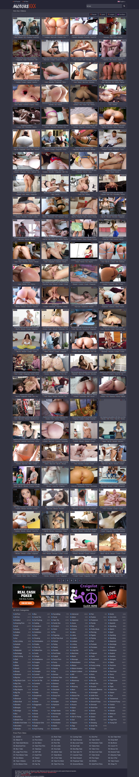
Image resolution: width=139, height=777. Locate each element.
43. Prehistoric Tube (96, 743)
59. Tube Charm (113, 761)
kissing (95, 217)
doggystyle (19, 59)
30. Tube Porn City (57, 764)
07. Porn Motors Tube (20, 755)
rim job (93, 680)
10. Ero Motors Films (20, 764)
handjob (91, 306)
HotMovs (94, 63)
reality (92, 668)
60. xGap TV (112, 764)
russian (93, 686)
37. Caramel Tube (76, 755)
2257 (32, 772)
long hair (58, 261)
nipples (74, 701)
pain (92, 614)
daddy (35, 692)
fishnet (55, 641)
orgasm (74, 723)
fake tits (117, 419)
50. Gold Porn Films (96, 764)
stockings (112, 644)
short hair (93, 707)
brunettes (80, 37)
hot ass (120, 37)
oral (73, 720)
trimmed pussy (114, 701)
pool (92, 641)
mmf (73, 683)
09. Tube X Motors (19, 761)
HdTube (66, 85)
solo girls (25, 261)
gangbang (56, 665)
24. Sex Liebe (56, 746)
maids (73, 656)
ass (87, 261)
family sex (56, 623)
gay (54, 671)
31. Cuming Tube (76, 737)
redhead (61, 217)
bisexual (18, 698)
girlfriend (55, 680)
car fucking (30, 441)
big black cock (35, 419)
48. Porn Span (94, 758)
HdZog (123, 63)
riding (92, 677)
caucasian (37, 626)
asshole (18, 82)
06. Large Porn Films (20, 752)
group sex (36, 37)
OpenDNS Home (52, 772)
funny (93, 576)
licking (19, 127)
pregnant (93, 653)
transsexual (113, 698)
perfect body (94, 629)
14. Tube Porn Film (38, 746)
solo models (93, 486)
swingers (112, 659)
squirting (112, 635)
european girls (38, 723)
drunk (32, 374)
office (116, 284)
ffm (122, 576)
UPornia (95, 85)
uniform (112, 707)
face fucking (38, 729)
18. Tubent (35, 758)
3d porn (17, 614)
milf (36, 59)
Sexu (95, 18)
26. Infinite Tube (56, 752)
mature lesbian (76, 671)
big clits (18, 683)
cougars (36, 662)
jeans (90, 172)
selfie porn (94, 695)
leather (74, 638)
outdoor (79, 239)
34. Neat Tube (75, 746)
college (36, 656)
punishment (94, 659)
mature (73, 665)
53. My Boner (112, 743)
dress (35, 710)
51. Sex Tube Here (114, 737)
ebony (115, 127)
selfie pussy (94, 698)
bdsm (17, 665)
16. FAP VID (36, 752)
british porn (19, 720)
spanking (112, 626)
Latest (103, 14)
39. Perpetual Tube (76, 761)
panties (93, 617)
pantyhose (94, 620)
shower (93, 713)
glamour (55, 683)
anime (17, 629)
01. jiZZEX (17, 737)
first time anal (57, 638)
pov (65, 37)
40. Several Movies (76, 764)
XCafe (66, 108)
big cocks (53, 37)
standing (120, 59)
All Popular (17, 1)
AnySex (66, 18)
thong (111, 677)
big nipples (19, 689)
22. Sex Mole (55, 740)
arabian (17, 632)
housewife (56, 720)
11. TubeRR (36, 737)
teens (64, 82)
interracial (60, 127)
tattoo (111, 662)
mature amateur (76, 668)
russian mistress (96, 689)
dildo (35, 698)
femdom (55, 626)
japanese (122, 531)
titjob (111, 686)
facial (64, 149)
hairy (84, 217)
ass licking (19, 641)
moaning (74, 686)
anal (16, 37)
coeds (35, 653)
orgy (73, 726)
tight (111, 683)
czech (35, 689)
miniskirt (74, 677)
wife (111, 716)
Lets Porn (123, 108)
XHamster (36, 85)
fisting (54, 644)
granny (55, 692)
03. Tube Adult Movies (20, 743)
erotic (35, 720)
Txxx (38, 40)
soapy (92, 729)
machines (74, 653)
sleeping (93, 723)
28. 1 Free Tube (56, 758)
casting (36, 623)
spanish (112, 623)
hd (113, 82)
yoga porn (59, 306)
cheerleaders (38, 641)
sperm (111, 629)
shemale (93, 704)
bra (16, 713)
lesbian (79, 59)
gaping (29, 82)
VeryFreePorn (122, 85)
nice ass (74, 698)
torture (111, 692)
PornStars (122, 14)
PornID (95, 108)
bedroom (18, 674)
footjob (55, 656)
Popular (94, 14)
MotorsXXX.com (25, 775)
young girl (113, 723)
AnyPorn (37, 18)
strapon (112, 647)
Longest (111, 14)
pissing (93, 638)
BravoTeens (65, 40)
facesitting (116, 194)
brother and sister (21, 723)
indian (77, 261)
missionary (75, 680)
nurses (74, 704)
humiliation (56, 723)
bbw (53, 194)
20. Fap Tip (36, 764)
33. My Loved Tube (76, 743)
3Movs (123, 40)
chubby (36, 644)
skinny (92, 720)
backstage (104, 351)
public (121, 284)
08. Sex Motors (18, 758)
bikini (30, 463)
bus (34, 614)
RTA (27, 773)
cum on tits (37, 680)
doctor (35, 701)
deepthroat (85, 306)
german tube (57, 677)
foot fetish (119, 329)
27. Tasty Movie (56, 755)
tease (111, 668)
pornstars (87, 37)
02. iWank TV (17, 740)
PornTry (37, 108)
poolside (93, 644)
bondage (18, 710)
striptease (112, 650)
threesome (28, 127)
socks (115, 37)
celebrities (37, 632)
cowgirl (52, 59)
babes (79, 82)
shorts (92, 710)
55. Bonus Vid (113, 749)
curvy (35, 686)
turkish (112, 704)
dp (25, 37)
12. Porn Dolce (37, 740)
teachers (36, 149)
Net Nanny (44, 772)
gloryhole (55, 689)
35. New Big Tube (76, 749)
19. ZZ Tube (36, 761)
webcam (34, 172)
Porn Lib (66, 63)
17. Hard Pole (37, 755)
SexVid (95, 40)
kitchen (74, 629)
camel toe (106, 239)
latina (58, 374)
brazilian (18, 716)
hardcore (105, 59)
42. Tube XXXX (94, 740)
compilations (38, 659)
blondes (51, 104)
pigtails (93, 635)
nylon (73, 707)
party (92, 626)
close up (73, 486)
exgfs (25, 59)
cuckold (81, 284)
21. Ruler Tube (56, 737)
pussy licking (95, 665)
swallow (112, 656)
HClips (123, 18)
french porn (56, 659)
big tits (104, 127)
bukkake (18, 729)
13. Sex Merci (37, 743)
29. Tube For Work (57, 761)
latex (111, 239)
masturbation (81, 486)
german (55, 674)
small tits (93, 37)
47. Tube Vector (94, 755)
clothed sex (87, 531)
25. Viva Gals (55, 749)
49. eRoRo (93, 761)
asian (50, 329)
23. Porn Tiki (55, 743)
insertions (55, 729)
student (112, 653)
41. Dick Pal (93, 737)
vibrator (36, 261)
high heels (56, 710)
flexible (55, 650)
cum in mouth (38, 677)
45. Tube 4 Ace (94, 749)
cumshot (59, 37)
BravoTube (36, 63)
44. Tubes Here (94, 746)
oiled (73, 713)
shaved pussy (95, 701)
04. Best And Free (19, 746)
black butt (18, 701)
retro (92, 674)
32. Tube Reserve (76, 740)
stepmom (62, 419)
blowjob (20, 37)
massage (74, 659)
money (73, 692)
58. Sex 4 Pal (112, 758)
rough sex (54, 239)
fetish (28, 149)
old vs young (76, 716)
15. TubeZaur (36, 749)
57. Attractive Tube (114, 755)
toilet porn (113, 689)
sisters (92, 716)
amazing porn (19, 623)
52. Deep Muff (113, 740)
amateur (47, 37)
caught (36, 629)
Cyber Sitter (37, 772)
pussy (93, 127)
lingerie (31, 104)
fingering (29, 37)
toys (93, 59)
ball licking (19, 656)
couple (58, 59)
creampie (111, 284)
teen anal (45, 284)
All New (26, 1)
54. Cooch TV (112, 746)
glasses (55, 686)
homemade (31, 59)
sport (111, 632)
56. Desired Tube (114, 752)
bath (16, 659)
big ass (122, 82)
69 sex (17, 617)
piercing (93, 632)
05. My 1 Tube (18, 749)
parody (93, 623)
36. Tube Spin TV (76, 752)
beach (102, 553)
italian (73, 617)
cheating (36, 638)
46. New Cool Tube (95, 752)
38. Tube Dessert (76, 758)
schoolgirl (93, 692)
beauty (123, 419)
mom (73, 689)
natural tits (75, 695)
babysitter (106, 37)
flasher (89, 239)
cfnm (35, 635)
